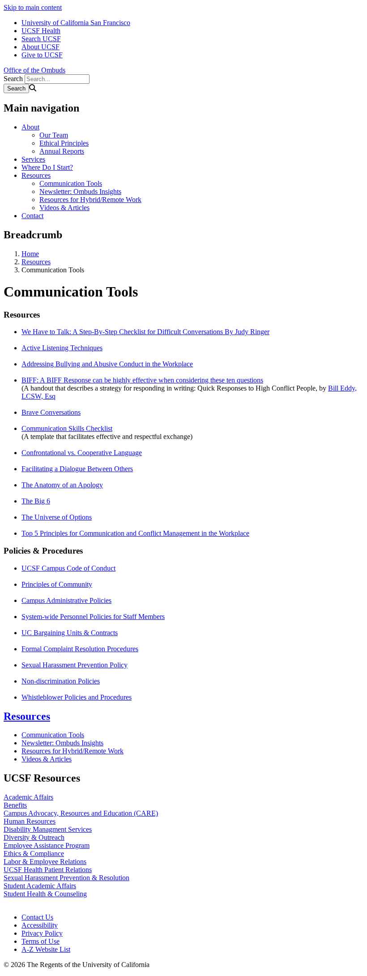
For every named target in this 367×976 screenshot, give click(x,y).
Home (30, 254)
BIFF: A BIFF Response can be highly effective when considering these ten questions (142, 380)
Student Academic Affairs (40, 886)
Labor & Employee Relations (45, 861)
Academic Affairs (28, 797)
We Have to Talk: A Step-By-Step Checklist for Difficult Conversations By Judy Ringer (145, 331)
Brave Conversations (51, 412)
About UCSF (40, 47)
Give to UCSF (42, 55)
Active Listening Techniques (61, 348)
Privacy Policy (42, 933)
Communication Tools (70, 183)
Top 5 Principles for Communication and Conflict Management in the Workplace (135, 533)
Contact (32, 215)
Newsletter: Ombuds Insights (80, 191)
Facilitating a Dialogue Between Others (77, 469)
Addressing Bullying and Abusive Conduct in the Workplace (107, 364)
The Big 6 (35, 501)
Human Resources (29, 821)
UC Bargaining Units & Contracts (69, 632)
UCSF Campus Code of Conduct (68, 568)
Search (13, 78)
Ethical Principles (64, 143)
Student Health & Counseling (45, 894)
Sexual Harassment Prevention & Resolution (66, 877)
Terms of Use (40, 941)
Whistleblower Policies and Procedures (76, 697)
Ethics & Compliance (34, 853)
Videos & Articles (64, 207)
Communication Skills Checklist (66, 428)
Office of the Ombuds (34, 70)
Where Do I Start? (47, 167)
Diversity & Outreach (34, 837)
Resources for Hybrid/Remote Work (90, 199)
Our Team (53, 135)
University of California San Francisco (75, 22)
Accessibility (39, 925)
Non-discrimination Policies (60, 681)
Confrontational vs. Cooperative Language (81, 452)
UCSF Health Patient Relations (48, 869)
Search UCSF (41, 39)
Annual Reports (61, 151)
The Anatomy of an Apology (62, 485)
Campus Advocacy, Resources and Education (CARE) (81, 813)
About (30, 127)
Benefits (15, 805)
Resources (36, 175)
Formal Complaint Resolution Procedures (79, 649)
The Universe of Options (56, 517)
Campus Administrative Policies (66, 600)
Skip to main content (33, 7)
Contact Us (37, 917)
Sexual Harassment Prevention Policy (74, 665)
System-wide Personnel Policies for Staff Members (93, 616)
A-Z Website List (45, 949)
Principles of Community (56, 584)
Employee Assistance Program (47, 845)
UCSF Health (40, 30)
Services (33, 159)
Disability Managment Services (48, 829)
